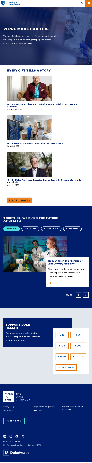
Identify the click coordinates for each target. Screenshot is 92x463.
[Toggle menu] (88, 3)
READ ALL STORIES (19, 200)
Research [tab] (12, 229)
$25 (62, 335)
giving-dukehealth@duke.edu (72, 406)
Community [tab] (72, 229)
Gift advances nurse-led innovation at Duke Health (35, 143)
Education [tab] (30, 229)
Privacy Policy (8, 407)
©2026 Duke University (11, 441)
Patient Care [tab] (51, 229)
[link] (78, 356)
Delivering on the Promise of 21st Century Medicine (65, 262)
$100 (62, 346)
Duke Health (38, 410)
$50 (78, 335)
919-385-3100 (66, 410)
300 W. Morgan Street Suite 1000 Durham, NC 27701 (22, 445)
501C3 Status (8, 410)
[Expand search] (82, 3)
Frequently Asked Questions (44, 407)
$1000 (62, 357)
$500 (78, 346)
